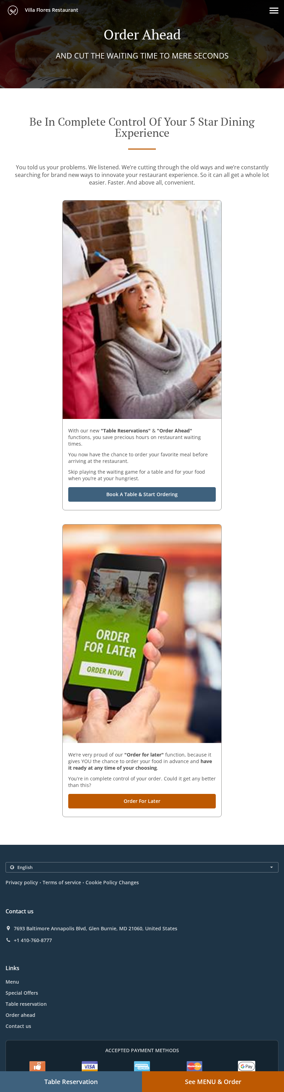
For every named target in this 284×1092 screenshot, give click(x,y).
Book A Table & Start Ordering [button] (142, 494)
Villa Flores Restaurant (51, 10)
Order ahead (20, 1015)
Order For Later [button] (142, 801)
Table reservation (26, 1004)
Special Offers (22, 993)
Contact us (18, 1026)
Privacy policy (22, 882)
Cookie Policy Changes (112, 882)
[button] (273, 11)
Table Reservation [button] (71, 1081)
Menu (12, 981)
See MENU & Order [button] (213, 1081)
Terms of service (62, 882)
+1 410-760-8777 (33, 940)
